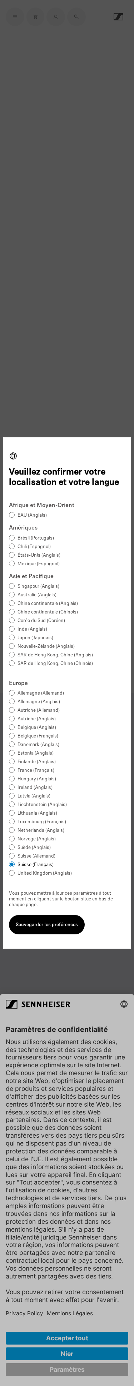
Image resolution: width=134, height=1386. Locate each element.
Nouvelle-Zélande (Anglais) (46, 646)
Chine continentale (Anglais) (48, 603)
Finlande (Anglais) (37, 762)
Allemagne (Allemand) (41, 693)
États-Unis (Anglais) (39, 555)
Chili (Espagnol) (34, 547)
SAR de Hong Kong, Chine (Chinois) (55, 663)
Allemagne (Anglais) (39, 702)
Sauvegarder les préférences (47, 925)
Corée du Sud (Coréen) (41, 621)
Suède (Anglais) (34, 847)
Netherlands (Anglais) (41, 830)
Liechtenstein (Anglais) (42, 805)
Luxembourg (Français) (42, 822)
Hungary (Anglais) (37, 779)
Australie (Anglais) (37, 595)
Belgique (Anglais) (37, 727)
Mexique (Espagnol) (39, 564)
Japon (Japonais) (35, 638)
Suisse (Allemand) (36, 856)
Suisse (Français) (36, 865)
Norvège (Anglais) (37, 839)
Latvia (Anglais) (34, 796)
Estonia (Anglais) (36, 753)
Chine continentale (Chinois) (48, 612)
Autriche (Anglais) (37, 719)
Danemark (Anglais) (38, 744)
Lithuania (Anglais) (37, 813)
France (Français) (36, 770)
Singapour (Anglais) (38, 586)
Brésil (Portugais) (36, 538)
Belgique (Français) (38, 736)
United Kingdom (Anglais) (45, 873)
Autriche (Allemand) (39, 710)
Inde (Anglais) (32, 629)
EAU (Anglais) (32, 515)
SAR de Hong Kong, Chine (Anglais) (55, 655)
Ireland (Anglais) (35, 787)
